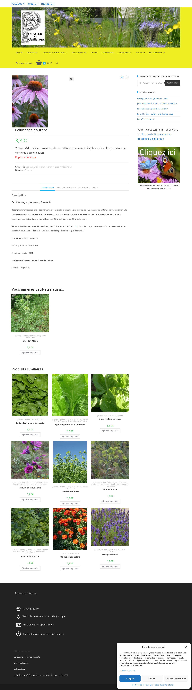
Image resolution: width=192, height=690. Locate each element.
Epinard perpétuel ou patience (70, 424)
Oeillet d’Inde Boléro (70, 557)
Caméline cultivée (70, 491)
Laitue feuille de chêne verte (30, 423)
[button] (186, 646)
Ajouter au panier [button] (30, 352)
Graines (28, 170)
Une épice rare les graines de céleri (152, 98)
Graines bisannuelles (27, 482)
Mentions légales (21, 663)
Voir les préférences (176, 678)
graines (29, 167)
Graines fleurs (41, 482)
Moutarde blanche (30, 556)
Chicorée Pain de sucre (110, 419)
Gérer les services (128, 671)
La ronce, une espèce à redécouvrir (152, 109)
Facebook (18, 3)
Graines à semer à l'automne (70, 419)
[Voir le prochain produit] (127, 77)
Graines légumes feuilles (77, 421)
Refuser (152, 678)
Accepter (130, 678)
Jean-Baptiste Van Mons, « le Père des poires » (157, 103)
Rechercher (172, 83)
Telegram (32, 3)
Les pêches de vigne (146, 119)
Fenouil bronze (110, 489)
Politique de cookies (140, 685)
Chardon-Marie (30, 341)
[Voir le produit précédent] (122, 77)
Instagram (48, 3)
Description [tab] (48, 187)
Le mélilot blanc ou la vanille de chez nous (155, 114)
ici (76, 226)
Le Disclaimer (19, 669)
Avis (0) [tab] (96, 187)
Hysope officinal (110, 554)
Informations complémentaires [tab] (73, 187)
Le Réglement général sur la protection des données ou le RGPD (41, 675)
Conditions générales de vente (27, 657)
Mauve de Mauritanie (30, 487)
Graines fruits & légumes (33, 419)
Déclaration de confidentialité (162, 685)
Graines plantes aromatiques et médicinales (53, 167)
